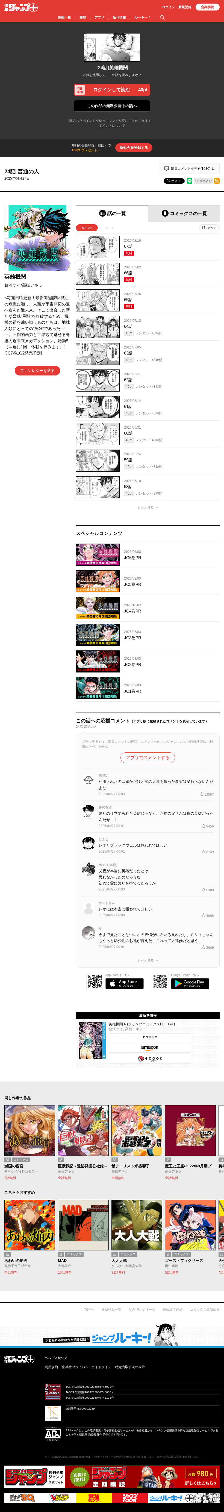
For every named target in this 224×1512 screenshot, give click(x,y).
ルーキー (142, 17)
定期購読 (207, 7)
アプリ (99, 17)
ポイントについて (112, 126)
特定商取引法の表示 (130, 1367)
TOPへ (89, 1309)
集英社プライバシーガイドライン (86, 1367)
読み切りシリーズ (142, 1309)
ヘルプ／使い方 (56, 1358)
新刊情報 (119, 17)
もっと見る (145, 507)
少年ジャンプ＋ (21, 7)
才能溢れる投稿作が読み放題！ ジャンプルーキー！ (112, 1334)
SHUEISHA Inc (57, 1456)
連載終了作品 (172, 1309)
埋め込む (206, 181)
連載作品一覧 (111, 1309)
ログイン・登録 (176, 7)
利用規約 (51, 1367)
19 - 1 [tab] (110, 227)
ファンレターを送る (37, 370)
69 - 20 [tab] (87, 227)
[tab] (112, 213)
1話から (211, 227)
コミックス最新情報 (205, 1309)
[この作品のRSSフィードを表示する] (217, 181)
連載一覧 (64, 17)
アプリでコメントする (148, 757)
